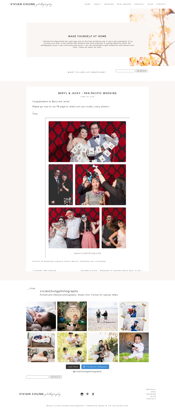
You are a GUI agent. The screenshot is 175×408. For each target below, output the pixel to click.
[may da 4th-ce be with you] (134, 347)
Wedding (151, 394)
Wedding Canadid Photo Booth (61, 261)
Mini (153, 392)
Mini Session (124, 4)
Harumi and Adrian (45, 270)
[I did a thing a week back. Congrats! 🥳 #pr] (103, 316)
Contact (161, 4)
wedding (109, 4)
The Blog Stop (120, 405)
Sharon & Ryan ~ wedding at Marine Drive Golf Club (111, 270)
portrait (151, 389)
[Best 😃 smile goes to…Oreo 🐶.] (103, 347)
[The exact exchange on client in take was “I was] (72, 316)
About (97, 4)
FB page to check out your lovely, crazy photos (82, 106)
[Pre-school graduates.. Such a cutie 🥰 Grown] (134, 316)
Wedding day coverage (93, 261)
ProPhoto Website (97, 405)
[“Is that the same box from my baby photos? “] (41, 347)
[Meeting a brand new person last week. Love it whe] (41, 316)
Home (88, 4)
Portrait (140, 4)
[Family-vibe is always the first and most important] (72, 347)
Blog (150, 4)
